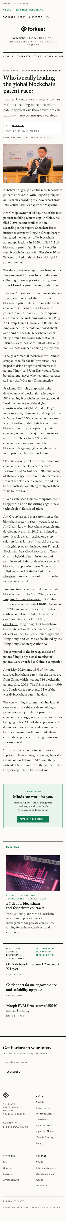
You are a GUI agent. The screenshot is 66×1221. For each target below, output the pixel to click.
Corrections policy (46, 1174)
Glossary (7, 1168)
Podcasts (9, 17)
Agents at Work (44, 1125)
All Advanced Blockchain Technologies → (46, 951)
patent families (28, 223)
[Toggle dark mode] (47, 17)
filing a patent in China (34, 702)
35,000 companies (34, 418)
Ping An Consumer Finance (22, 599)
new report (45, 200)
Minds (39, 1162)
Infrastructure (29, 56)
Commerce (41, 1120)
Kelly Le (18, 125)
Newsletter (41, 1185)
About (39, 1180)
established (10, 624)
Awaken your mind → (33, 819)
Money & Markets (46, 1114)
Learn (21, 17)
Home (6, 70)
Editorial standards (46, 1168)
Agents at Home (45, 1131)
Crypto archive (11, 1180)
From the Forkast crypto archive (26, 137)
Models (8, 56)
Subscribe (35, 17)
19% (36, 670)
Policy (39, 1143)
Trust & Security (44, 1137)
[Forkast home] (33, 29)
